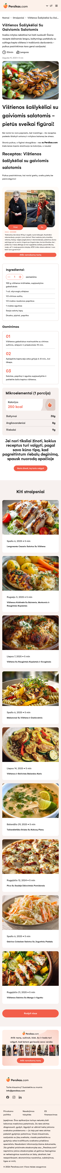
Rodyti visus (30, 1013)
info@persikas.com (15, 1090)
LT (51, 5)
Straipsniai (18, 17)
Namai (5, 17)
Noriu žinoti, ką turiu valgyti (30, 468)
